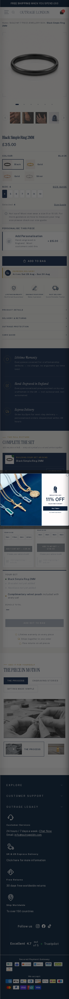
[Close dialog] (67, 475)
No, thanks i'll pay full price (55, 512)
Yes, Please (55, 508)
